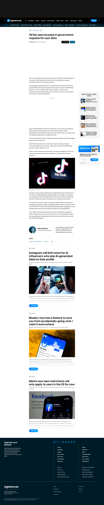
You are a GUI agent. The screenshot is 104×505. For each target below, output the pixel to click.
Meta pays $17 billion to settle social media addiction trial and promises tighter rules (91, 134)
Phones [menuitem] (37, 21)
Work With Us (56, 488)
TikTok (52, 241)
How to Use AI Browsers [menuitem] (58, 25)
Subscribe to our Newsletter (88, 467)
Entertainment (60, 459)
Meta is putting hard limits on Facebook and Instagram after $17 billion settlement (91, 126)
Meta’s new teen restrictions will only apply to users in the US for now (91, 118)
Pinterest (68, 442)
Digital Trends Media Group (12, 499)
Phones (59, 447)
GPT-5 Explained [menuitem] (93, 25)
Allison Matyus (33, 42)
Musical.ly (66, 208)
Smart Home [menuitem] (73, 21)
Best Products (85, 457)
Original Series (85, 461)
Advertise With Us (61, 472)
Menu (5, 20)
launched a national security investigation (59, 206)
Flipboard (74, 442)
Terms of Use (56, 494)
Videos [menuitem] (80, 21)
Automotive (60, 461)
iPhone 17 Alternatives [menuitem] (70, 25)
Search (99, 20)
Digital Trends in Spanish (87, 474)
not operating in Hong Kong (39, 216)
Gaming (59, 452)
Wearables (84, 449)
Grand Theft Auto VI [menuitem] (14, 25)
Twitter (60, 442)
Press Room (81, 488)
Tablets (83, 447)
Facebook (54, 442)
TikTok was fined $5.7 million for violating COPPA (45, 204)
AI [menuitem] (25, 21)
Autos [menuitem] (66, 21)
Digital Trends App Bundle (87, 476)
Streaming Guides (86, 454)
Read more (33, 305)
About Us (59, 467)
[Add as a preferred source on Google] (65, 42)
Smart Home (60, 457)
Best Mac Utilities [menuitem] (37, 25)
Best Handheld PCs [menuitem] (47, 25)
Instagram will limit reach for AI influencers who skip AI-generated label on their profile (91, 101)
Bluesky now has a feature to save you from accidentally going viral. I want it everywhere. (91, 110)
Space (83, 452)
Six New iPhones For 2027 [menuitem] (26, 25)
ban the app (66, 212)
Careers (55, 486)
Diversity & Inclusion (58, 491)
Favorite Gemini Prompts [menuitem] (82, 25)
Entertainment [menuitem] (51, 21)
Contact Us (59, 469)
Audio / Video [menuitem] (60, 21)
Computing (60, 449)
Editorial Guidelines (61, 474)
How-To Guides (85, 459)
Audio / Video (60, 454)
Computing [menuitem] (31, 21)
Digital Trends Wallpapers (87, 472)
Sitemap (80, 491)
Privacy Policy (83, 162)
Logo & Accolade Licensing (63, 476)
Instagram (57, 442)
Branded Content (86, 469)
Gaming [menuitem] (43, 21)
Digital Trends (11, 23)
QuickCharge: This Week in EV (35, 241)
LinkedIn (71, 442)
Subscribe (94, 159)
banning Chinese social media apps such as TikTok (51, 195)
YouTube (63, 442)
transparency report (36, 85)
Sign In (93, 20)
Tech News (46, 241)
